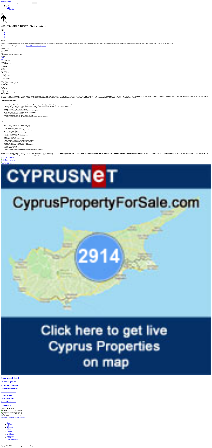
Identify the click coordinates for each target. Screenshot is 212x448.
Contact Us (10, 437)
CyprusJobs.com (6, 395)
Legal (2, 57)
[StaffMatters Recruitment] (8, 160)
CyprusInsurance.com (8, 392)
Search (34, 3)
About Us (9, 431)
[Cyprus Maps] (5, 162)
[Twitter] (4, 34)
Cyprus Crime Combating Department (36, 46)
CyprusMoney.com (7, 398)
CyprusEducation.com (8, 402)
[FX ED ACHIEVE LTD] (8, 157)
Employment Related (10, 378)
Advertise (9, 424)
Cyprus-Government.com (9, 388)
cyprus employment (6, 1)
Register (11, 9)
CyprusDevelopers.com (8, 382)
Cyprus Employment (12, 439)
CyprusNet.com (6, 405)
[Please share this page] (2, 30)
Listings (9, 429)
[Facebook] (4, 33)
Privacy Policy (10, 434)
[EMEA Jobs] (4, 159)
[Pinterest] (4, 37)
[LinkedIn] (4, 36)
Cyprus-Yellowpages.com (9, 385)
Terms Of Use (10, 436)
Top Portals (10, 427)
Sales (2, 59)
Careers (9, 433)
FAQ (8, 426)
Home (8, 423)
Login (11, 7)
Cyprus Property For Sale (7, 163)
